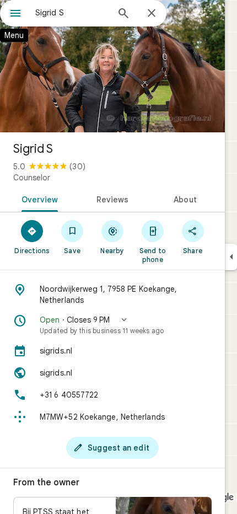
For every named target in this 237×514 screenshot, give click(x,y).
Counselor (31, 178)
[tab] (38, 198)
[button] (112, 325)
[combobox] (71, 12)
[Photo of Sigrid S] (112, 66)
